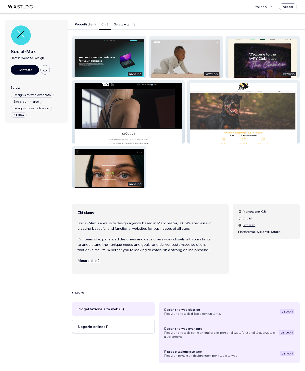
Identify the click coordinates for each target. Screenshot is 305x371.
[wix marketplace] (20, 6)
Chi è (105, 24)
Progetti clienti (85, 24)
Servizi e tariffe (124, 24)
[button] (109, 57)
